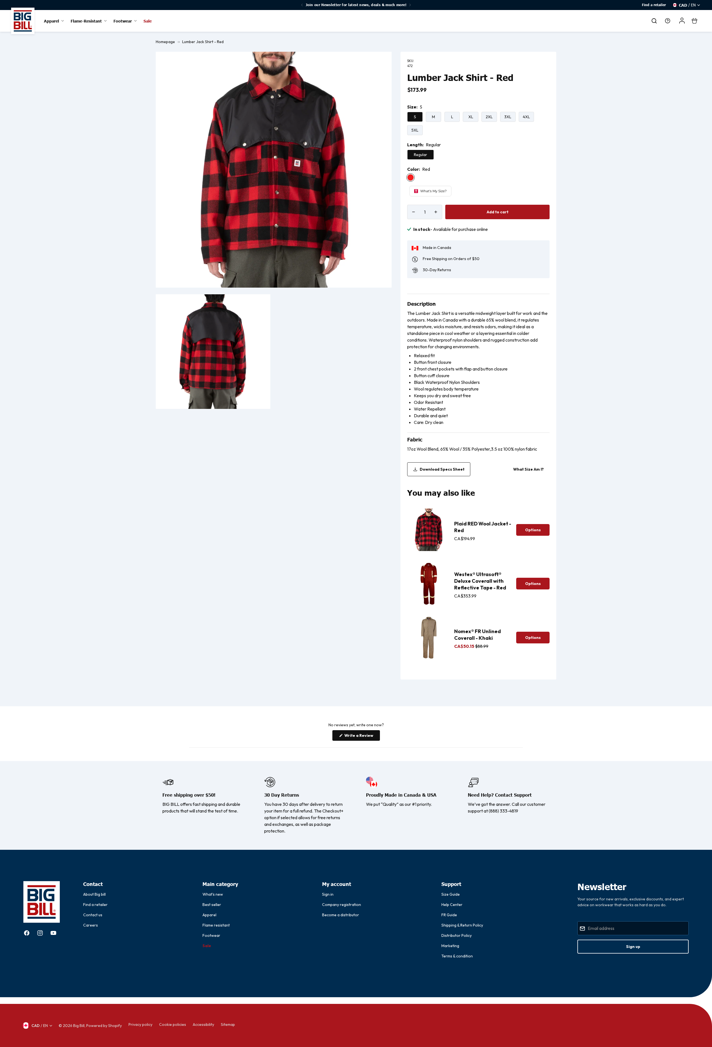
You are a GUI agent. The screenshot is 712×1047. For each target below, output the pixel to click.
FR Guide (449, 914)
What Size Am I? (528, 469)
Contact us (92, 914)
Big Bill (79, 1025)
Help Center (452, 904)
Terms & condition (457, 956)
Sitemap (228, 1024)
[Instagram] (40, 933)
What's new (212, 894)
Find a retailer (654, 5)
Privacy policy (140, 1024)
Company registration (341, 904)
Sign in (327, 894)
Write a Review (361, 737)
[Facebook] (26, 933)
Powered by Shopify (104, 1025)
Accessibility (203, 1024)
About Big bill (94, 894)
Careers (90, 925)
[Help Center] (667, 21)
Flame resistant (216, 925)
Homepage (165, 41)
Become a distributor (340, 914)
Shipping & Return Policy (462, 925)
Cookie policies (172, 1024)
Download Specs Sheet (442, 469)
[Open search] (654, 21)
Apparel (209, 914)
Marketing (450, 945)
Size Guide (450, 894)
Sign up (633, 946)
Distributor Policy (456, 935)
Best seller (211, 904)
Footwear (211, 935)
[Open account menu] (682, 20)
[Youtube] (53, 933)
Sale (206, 945)
